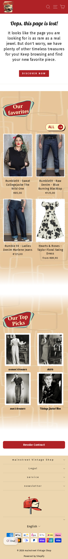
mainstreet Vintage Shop (33, 459)
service (33, 477)
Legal (33, 468)
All (51, 127)
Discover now (34, 73)
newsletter (33, 486)
